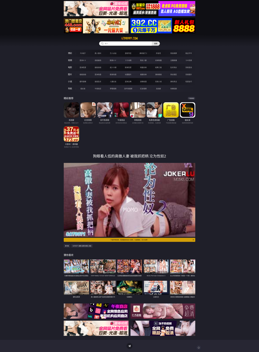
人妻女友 (113, 81)
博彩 (70, 53)
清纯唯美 (158, 74)
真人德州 (98, 53)
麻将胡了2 (143, 53)
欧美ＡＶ (113, 60)
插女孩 (82, 89)
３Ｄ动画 (128, 60)
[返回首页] (198, 347)
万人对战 (113, 53)
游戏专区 (128, 53)
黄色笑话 (173, 81)
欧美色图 (113, 74)
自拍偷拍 (98, 60)
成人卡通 (113, 67)
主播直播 (173, 60)
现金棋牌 (173, 53)
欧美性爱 (128, 67)
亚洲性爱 (83, 67)
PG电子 (83, 53)
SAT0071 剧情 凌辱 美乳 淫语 (82, 246)
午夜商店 (98, 89)
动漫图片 (128, 74)
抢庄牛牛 (188, 53)
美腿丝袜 (143, 74)
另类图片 (188, 74)
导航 (70, 88)
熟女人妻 (143, 60)
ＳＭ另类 (188, 60)
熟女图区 (173, 74)
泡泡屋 (158, 89)
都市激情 (83, 81)
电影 (70, 67)
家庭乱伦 (98, 81)
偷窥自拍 (83, 74)
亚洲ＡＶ (83, 60)
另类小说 (158, 81)
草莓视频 (113, 89)
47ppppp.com (129, 38)
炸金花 (158, 53)
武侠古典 (128, 81)
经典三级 (158, 67)
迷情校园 (143, 81)
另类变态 (188, 67)
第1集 (67, 246)
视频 (70, 60)
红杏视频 (143, 89)
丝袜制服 (158, 60)
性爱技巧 (188, 81)
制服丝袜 (143, 67)
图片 (70, 74)
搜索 (155, 43)
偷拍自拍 (98, 67)
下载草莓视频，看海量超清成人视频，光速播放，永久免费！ (129, 240)
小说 (70, 81)
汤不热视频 (128, 89)
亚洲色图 (98, 74)
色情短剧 (173, 89)
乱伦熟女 (173, 67)
